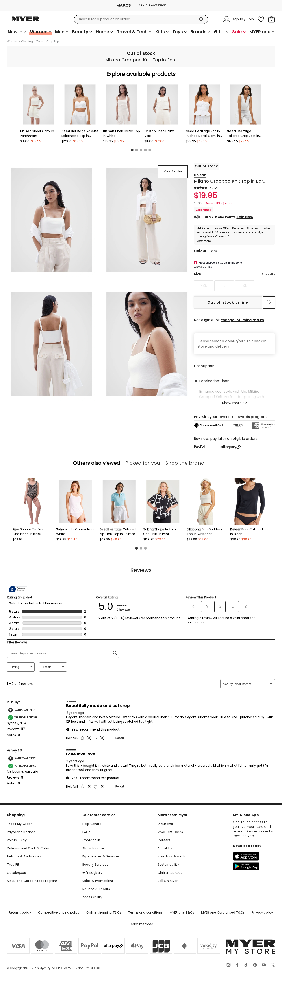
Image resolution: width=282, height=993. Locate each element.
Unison (200, 175)
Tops (39, 41)
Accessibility (92, 897)
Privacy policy (262, 912)
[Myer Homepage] (25, 21)
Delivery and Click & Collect (29, 848)
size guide (268, 274)
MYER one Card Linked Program (32, 881)
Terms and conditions (145, 912)
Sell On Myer (168, 881)
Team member (141, 924)
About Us (165, 848)
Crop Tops (53, 41)
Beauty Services (95, 864)
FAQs (86, 832)
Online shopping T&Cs (103, 912)
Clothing (27, 41)
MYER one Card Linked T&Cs (223, 912)
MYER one (165, 824)
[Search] (202, 19)
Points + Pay (17, 840)
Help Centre (92, 824)
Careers (164, 840)
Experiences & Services (101, 856)
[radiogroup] (234, 286)
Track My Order (19, 824)
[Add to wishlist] (269, 302)
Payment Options (21, 832)
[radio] (203, 285)
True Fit (13, 864)
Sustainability (168, 864)
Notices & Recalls (96, 889)
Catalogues (16, 872)
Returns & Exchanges (24, 856)
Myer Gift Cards (170, 832)
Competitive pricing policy (59, 912)
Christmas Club (170, 872)
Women (12, 41)
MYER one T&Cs (182, 912)
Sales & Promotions (98, 881)
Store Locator (93, 848)
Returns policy (20, 912)
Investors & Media (172, 856)
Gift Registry (92, 872)
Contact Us (91, 840)
